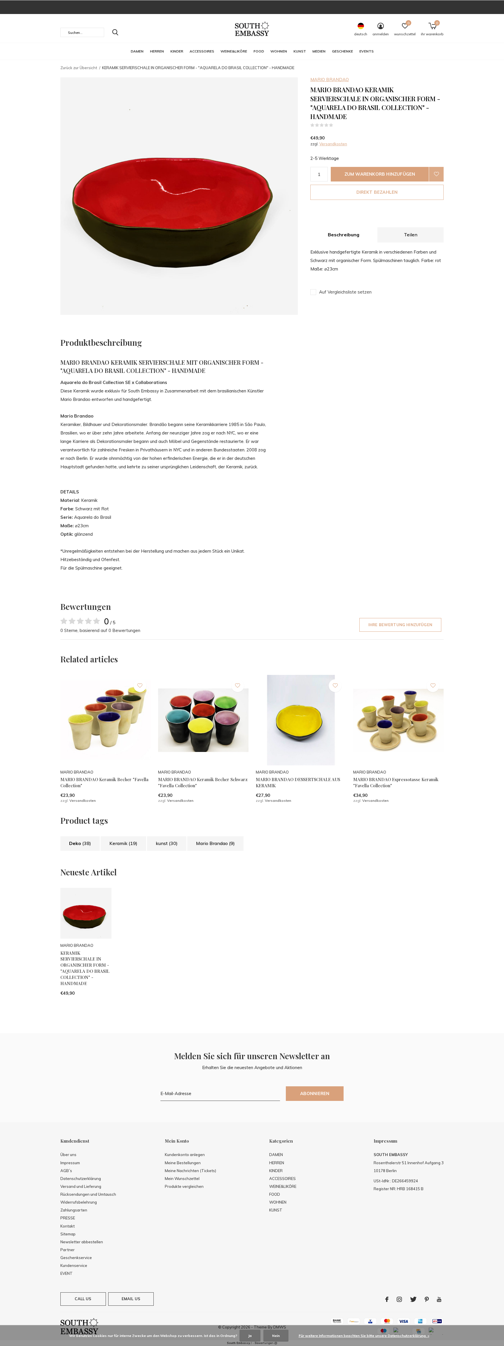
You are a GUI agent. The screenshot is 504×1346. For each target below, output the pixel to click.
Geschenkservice (76, 1257)
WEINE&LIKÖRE (233, 51)
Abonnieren (315, 1093)
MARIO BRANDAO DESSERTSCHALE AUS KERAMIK (298, 782)
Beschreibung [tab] (343, 235)
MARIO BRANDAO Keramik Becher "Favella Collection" (104, 782)
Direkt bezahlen (377, 192)
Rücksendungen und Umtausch (88, 1194)
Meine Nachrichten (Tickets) (190, 1170)
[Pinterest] (427, 1299)
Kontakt (67, 1226)
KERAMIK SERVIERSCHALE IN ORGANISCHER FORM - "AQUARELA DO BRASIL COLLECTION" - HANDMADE (84, 968)
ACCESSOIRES (202, 51)
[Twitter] (413, 1299)
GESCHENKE (342, 51)
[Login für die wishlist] (436, 174)
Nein (276, 1335)
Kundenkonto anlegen (185, 1154)
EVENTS (366, 51)
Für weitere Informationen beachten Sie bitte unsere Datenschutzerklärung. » (364, 1335)
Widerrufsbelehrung (78, 1202)
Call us (83, 1298)
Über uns (68, 1154)
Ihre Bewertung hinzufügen (400, 624)
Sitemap (68, 1234)
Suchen (115, 32)
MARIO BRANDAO (329, 79)
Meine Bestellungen (183, 1162)
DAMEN (137, 51)
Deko (80, 843)
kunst (167, 843)
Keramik (123, 843)
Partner (67, 1249)
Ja (250, 1335)
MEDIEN (319, 51)
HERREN (157, 51)
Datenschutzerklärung (80, 1178)
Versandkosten (333, 144)
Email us (131, 1298)
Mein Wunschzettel (182, 1178)
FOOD (258, 51)
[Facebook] (386, 1299)
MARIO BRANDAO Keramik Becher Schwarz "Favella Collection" (203, 782)
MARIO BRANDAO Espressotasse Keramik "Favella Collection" (395, 782)
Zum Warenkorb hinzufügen (379, 174)
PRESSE (67, 1218)
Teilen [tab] (410, 235)
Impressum (70, 1162)
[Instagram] (399, 1299)
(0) (337, 125)
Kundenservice (73, 1265)
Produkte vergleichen (184, 1186)
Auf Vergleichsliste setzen (345, 292)
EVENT (66, 1273)
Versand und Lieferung (80, 1186)
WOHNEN (278, 51)
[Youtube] (439, 1299)
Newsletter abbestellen (81, 1241)
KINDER (176, 51)
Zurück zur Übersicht (78, 67)
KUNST (299, 51)
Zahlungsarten (73, 1210)
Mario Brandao (215, 843)
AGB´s (66, 1170)
